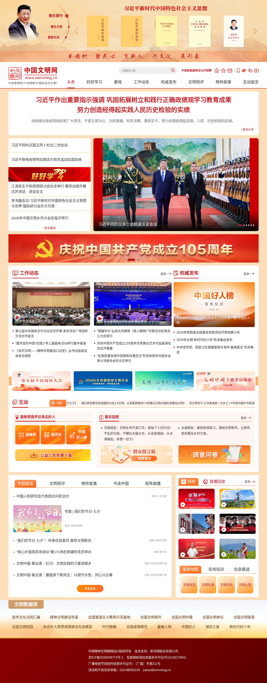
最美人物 (164, 627)
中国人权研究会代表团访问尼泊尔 (42, 496)
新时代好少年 (240, 627)
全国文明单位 (213, 617)
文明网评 (196, 82)
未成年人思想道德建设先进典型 (67, 627)
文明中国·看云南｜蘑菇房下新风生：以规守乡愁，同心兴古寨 (64, 575)
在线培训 (216, 569)
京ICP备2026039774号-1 (105, 657)
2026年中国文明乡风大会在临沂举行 (39, 218)
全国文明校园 (22, 627)
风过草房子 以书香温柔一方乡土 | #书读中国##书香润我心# (204, 403)
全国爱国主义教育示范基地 (109, 617)
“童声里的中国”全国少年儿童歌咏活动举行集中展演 (50, 343)
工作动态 (141, 82)
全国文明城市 (150, 617)
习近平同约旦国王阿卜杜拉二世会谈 (39, 145)
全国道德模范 (136, 627)
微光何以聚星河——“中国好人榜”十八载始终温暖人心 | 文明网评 (155, 224)
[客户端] (238, 70)
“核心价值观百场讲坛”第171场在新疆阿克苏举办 (53, 552)
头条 (71, 82)
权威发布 (169, 82)
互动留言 (251, 82)
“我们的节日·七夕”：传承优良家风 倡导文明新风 (53, 541)
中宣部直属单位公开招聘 (196, 70)
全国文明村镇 (182, 617)
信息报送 (242, 569)
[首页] (216, 70)
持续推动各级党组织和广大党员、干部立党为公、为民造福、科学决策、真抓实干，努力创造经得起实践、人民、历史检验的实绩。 (133, 121)
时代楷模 (109, 627)
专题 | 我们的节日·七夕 (82, 512)
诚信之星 (212, 627)
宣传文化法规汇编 (26, 617)
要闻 (118, 82)
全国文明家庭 (244, 617)
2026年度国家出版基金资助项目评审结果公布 (208, 332)
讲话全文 (36, 192)
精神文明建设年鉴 (64, 617)
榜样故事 (223, 82)
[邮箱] (230, 70)
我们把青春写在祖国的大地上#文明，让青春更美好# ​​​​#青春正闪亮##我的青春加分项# (112, 403)
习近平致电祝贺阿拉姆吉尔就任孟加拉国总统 (46, 160)
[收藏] (223, 70)
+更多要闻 (49, 227)
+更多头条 (247, 129)
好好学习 (94, 82)
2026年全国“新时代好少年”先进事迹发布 (204, 340)
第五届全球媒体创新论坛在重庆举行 (122, 321)
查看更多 (90, 588)
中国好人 (188, 627)
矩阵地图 (190, 569)
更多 (163, 273)
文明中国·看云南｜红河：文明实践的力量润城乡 (53, 564)
